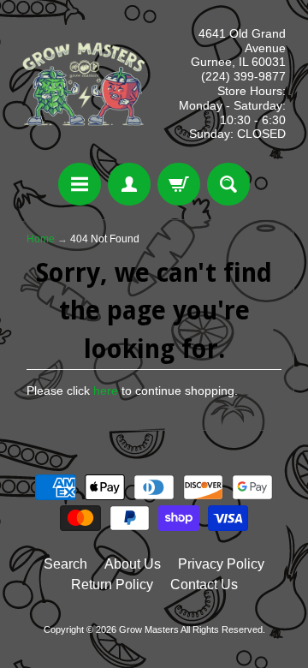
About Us (132, 564)
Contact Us (204, 584)
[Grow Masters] (84, 84)
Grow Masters (149, 629)
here (105, 391)
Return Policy (112, 584)
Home (41, 239)
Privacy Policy (221, 564)
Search (65, 564)
